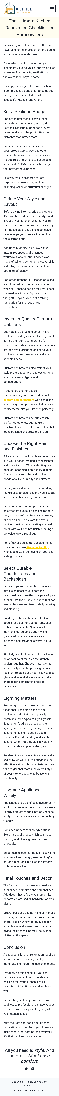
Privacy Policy (37, 1082)
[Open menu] (52, 8)
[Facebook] (26, 1069)
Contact (29, 1086)
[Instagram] (33, 1069)
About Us (17, 1082)
